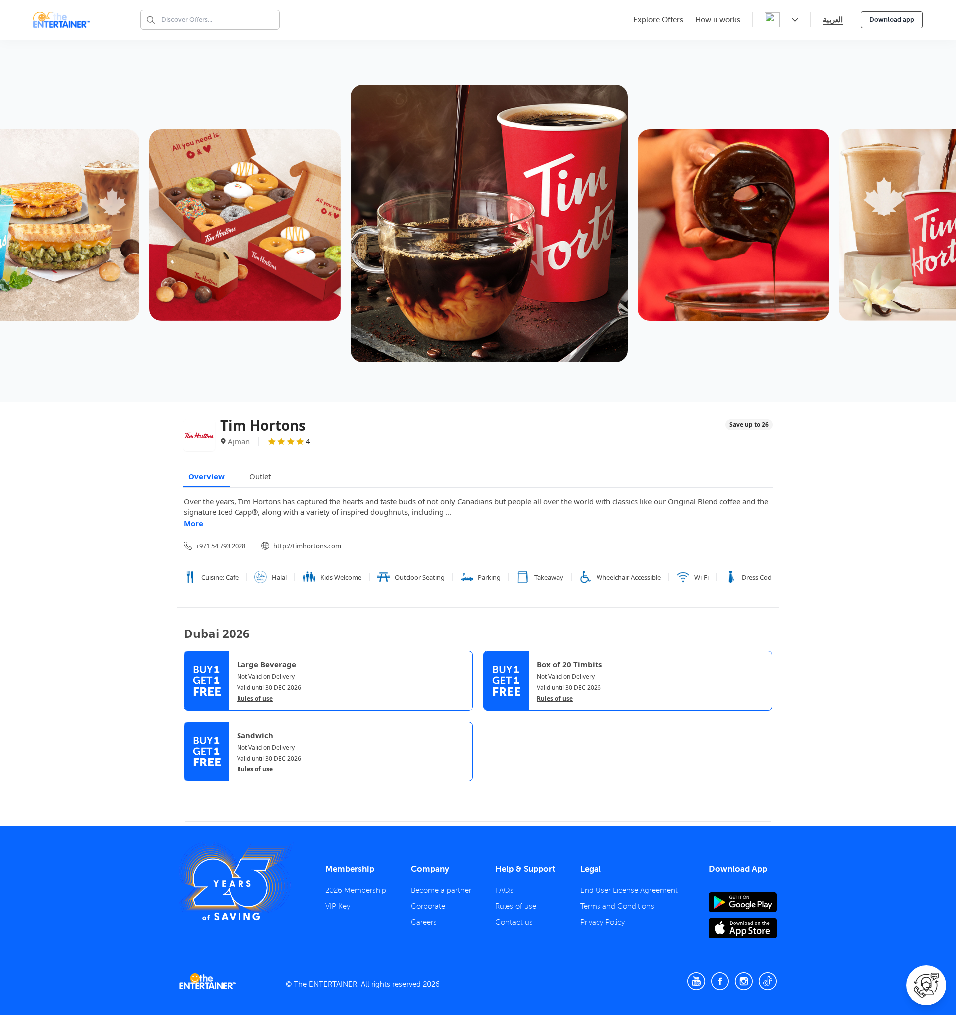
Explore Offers (658, 20)
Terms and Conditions (617, 906)
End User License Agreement (629, 890)
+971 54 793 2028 (220, 545)
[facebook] (720, 981)
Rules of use (255, 698)
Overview (206, 476)
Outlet (260, 476)
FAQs (504, 890)
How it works (717, 20)
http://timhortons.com (307, 545)
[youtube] (696, 981)
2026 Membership (355, 890)
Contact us (514, 922)
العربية (833, 19)
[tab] (191, 790)
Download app (891, 19)
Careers (424, 922)
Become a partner (441, 890)
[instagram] (744, 981)
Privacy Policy (602, 922)
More (193, 523)
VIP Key (337, 906)
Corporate (428, 906)
